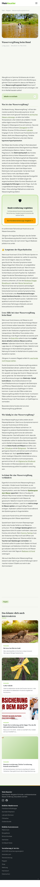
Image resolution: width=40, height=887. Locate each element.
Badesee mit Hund (28, 551)
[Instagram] (3, 800)
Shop (3, 864)
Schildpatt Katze (7, 843)
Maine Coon (5, 830)
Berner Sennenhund (25, 283)
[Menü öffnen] (36, 3)
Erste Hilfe (14, 338)
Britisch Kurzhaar (7, 836)
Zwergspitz (23, 128)
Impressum (5, 871)
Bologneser (22, 448)
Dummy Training (26, 533)
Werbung (5, 867)
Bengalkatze (6, 833)
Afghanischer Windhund (26, 461)
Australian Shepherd (8, 811)
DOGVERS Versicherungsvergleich (13, 851)
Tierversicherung (7, 857)
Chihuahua (8, 448)
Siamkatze (5, 839)
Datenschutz (6, 874)
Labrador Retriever (8, 815)
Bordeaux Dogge (30, 280)
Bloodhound (6, 283)
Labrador (30, 130)
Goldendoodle (6, 821)
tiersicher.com (6, 854)
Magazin (5, 601)
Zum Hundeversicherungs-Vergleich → (20, 220)
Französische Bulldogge (9, 808)
